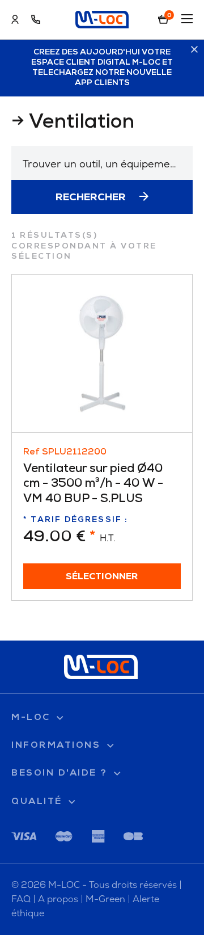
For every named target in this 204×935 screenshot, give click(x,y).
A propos (58, 899)
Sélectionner (102, 577)
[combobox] (102, 163)
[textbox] (102, 163)
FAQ (21, 899)
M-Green (105, 899)
